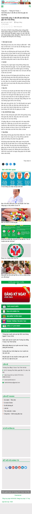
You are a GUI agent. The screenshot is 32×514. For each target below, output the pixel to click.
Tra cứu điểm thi (12, 311)
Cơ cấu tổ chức (8, 403)
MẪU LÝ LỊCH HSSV (13, 326)
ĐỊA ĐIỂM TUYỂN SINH (14, 316)
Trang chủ (4, 11)
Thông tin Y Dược (14, 11)
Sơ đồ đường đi (8, 405)
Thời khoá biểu (13, 306)
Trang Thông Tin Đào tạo (16, 321)
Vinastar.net (18, 495)
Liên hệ (6, 408)
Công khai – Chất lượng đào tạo (13, 414)
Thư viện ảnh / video (10, 411)
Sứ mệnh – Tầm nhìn (10, 400)
